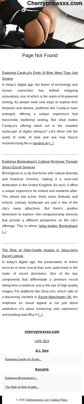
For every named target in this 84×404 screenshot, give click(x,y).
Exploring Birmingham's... (21, 378)
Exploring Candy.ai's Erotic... (23, 359)
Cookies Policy (59, 399)
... (51, 143)
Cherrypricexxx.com (37, 399)
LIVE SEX (42, 341)
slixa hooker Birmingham (58, 226)
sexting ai (41, 143)
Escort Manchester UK (54, 297)
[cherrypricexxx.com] (42, 24)
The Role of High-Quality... (22, 387)
